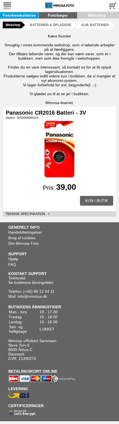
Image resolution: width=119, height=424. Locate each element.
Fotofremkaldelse (19, 15)
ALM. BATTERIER (95, 25)
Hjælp (13, 259)
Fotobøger (58, 15)
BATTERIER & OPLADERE (50, 25)
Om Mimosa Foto (23, 243)
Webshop (97, 15)
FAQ (12, 264)
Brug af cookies (21, 238)
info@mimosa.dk (32, 296)
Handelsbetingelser (25, 232)
